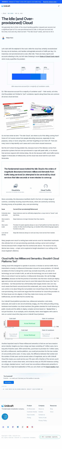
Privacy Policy (43, 420)
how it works (50, 367)
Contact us (42, 415)
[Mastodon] (13, 427)
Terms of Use (42, 417)
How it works (31, 415)
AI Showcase (31, 409)
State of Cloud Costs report (49, 56)
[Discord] (3, 427)
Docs (51, 412)
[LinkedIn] (17, 427)
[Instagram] (32, 427)
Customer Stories (32, 412)
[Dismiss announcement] (60, 2)
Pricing (29, 417)
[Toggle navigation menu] (58, 6)
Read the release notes (50, 1)
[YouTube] (27, 427)
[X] (22, 427)
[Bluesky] (8, 427)
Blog (51, 409)
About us (41, 409)
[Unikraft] (6, 6)
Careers (41, 412)
